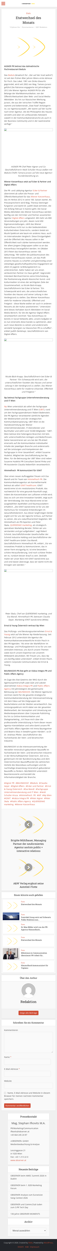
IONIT (8, 798)
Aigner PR (9, 783)
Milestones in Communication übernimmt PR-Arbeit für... (34, 954)
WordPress (48, 1242)
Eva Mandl (29, 789)
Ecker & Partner (40, 190)
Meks (30, 1242)
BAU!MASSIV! (24, 692)
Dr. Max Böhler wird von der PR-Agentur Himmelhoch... (34, 928)
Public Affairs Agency (21, 801)
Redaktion (43, 27)
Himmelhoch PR (35, 479)
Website (8, 1081)
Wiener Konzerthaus (40, 196)
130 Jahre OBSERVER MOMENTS (25, 1214)
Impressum (34, 1247)
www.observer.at (18, 1160)
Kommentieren (28, 27)
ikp (5, 406)
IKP (39, 795)
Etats (28, 13)
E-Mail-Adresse (12, 1069)
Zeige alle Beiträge (28, 1013)
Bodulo (11, 75)
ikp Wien (48, 795)
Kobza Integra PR (25, 685)
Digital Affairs (18, 218)
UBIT (42, 409)
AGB (26, 1247)
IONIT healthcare (28, 485)
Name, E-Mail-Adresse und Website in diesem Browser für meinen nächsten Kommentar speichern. (27, 1096)
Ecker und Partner (35, 786)
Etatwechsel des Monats (31, 904)
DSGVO (21, 1247)
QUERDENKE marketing (21, 525)
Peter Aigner (37, 798)
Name (7, 1057)
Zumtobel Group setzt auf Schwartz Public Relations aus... (36, 918)
